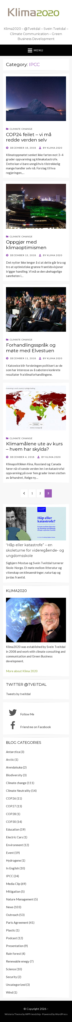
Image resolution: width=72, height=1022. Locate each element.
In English (12, 868)
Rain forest (13, 953)
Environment (14, 845)
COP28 (11, 814)
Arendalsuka (14, 767)
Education (12, 829)
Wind (9, 992)
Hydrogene (13, 860)
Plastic (10, 930)
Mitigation (13, 891)
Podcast (11, 938)
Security (11, 977)
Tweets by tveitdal (18, 694)
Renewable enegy (17, 961)
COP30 (11, 821)
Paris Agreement (17, 922)
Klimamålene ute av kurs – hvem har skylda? (34, 446)
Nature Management (20, 899)
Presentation (15, 946)
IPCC (9, 876)
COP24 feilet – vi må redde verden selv (28, 137)
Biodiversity (14, 775)
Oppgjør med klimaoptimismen (26, 244)
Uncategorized (16, 984)
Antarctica (13, 752)
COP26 (11, 798)
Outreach (12, 915)
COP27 (11, 806)
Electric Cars (14, 837)
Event (10, 852)
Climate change (21, 128)
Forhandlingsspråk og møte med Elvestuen (31, 347)
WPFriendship (33, 1014)
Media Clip (13, 883)
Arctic (10, 759)
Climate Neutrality (18, 790)
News (9, 907)
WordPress (61, 1014)
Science (11, 969)
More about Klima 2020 (22, 671)
